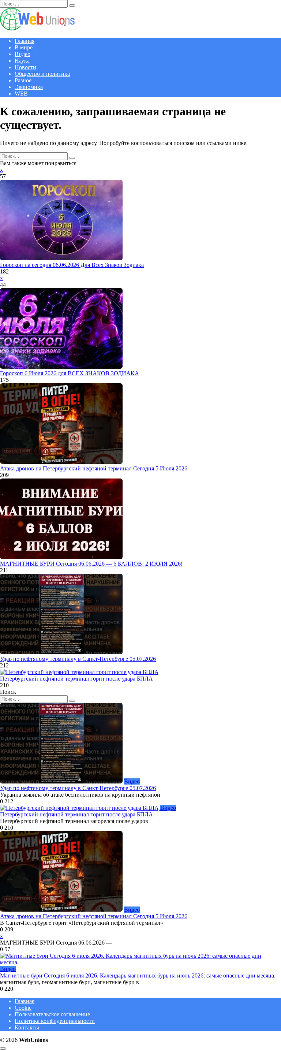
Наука (22, 60)
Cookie (23, 1008)
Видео (22, 54)
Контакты (27, 1027)
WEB (21, 93)
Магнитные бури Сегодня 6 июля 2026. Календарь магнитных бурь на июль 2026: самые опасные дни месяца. (138, 975)
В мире (24, 47)
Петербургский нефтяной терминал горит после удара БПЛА (76, 678)
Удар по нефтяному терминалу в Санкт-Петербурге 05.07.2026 (78, 659)
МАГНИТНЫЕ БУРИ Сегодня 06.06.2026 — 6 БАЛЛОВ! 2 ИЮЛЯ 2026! (91, 564)
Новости (25, 67)
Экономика (29, 87)
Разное (23, 80)
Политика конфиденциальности (55, 1021)
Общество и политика (42, 74)
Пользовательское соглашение (52, 1014)
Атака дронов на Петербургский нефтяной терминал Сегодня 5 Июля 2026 (93, 468)
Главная (24, 41)
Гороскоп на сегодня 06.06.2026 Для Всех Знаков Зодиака (72, 265)
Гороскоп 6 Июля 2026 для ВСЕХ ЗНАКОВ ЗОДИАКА (69, 373)
